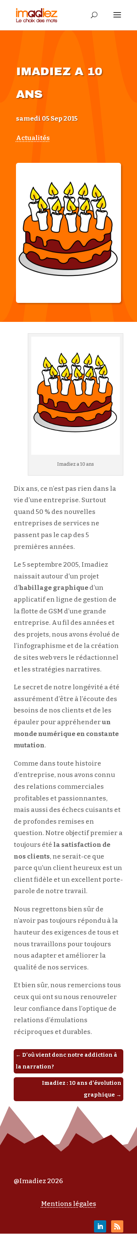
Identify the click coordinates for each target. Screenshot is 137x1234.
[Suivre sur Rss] (117, 1226)
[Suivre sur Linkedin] (100, 1226)
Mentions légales (68, 1204)
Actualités (33, 138)
